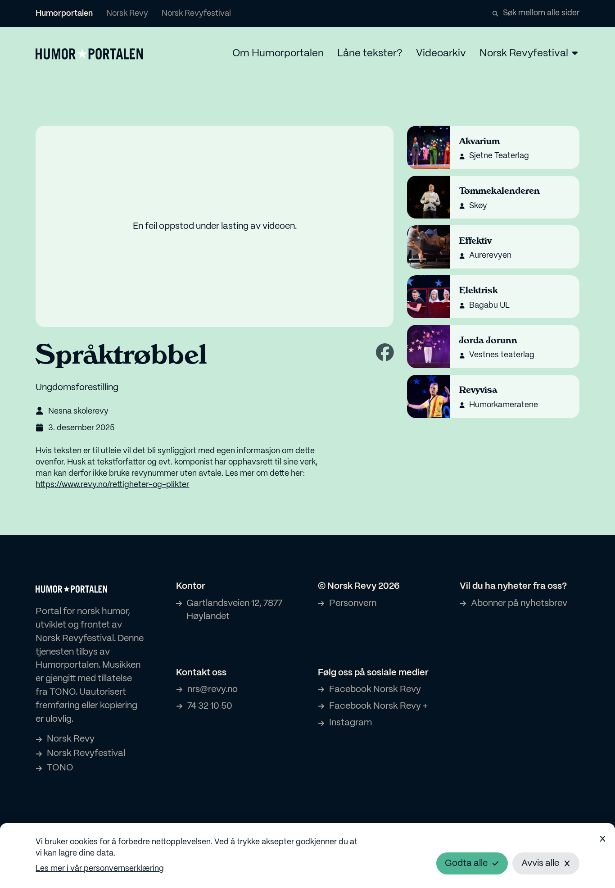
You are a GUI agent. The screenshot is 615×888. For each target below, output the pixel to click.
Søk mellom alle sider (541, 13)
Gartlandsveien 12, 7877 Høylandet (234, 610)
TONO (60, 768)
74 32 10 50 (209, 706)
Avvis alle (540, 863)
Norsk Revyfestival (196, 13)
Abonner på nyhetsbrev (519, 603)
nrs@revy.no (212, 689)
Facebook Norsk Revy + (378, 706)
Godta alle (466, 863)
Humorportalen (64, 13)
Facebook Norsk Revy (375, 689)
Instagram (350, 723)
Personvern (352, 603)
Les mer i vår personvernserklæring (100, 868)
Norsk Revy (127, 13)
